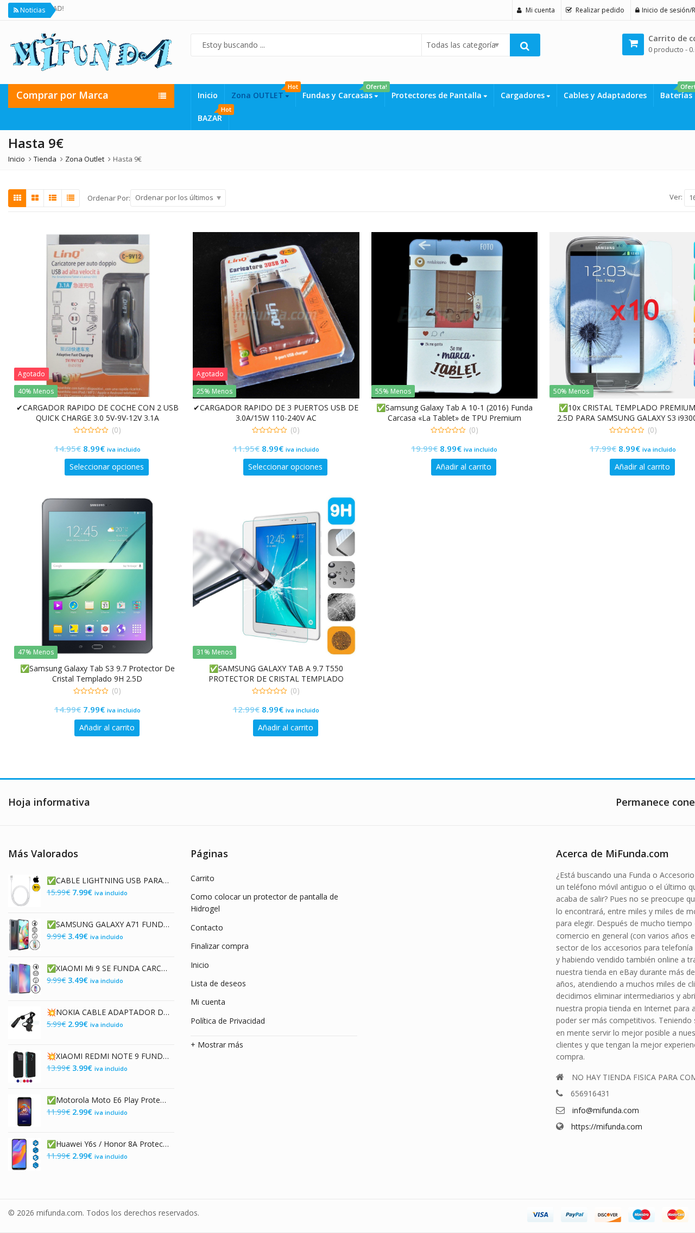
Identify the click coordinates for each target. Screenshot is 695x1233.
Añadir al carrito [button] (463, 466)
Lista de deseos (218, 983)
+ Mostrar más (217, 1044)
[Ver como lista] (52, 198)
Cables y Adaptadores (605, 95)
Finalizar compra (220, 946)
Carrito (202, 878)
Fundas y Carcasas (343, 92)
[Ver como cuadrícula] (17, 198)
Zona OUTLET (263, 92)
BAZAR (213, 115)
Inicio (208, 95)
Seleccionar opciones (107, 466)
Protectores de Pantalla (437, 95)
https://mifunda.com (606, 1126)
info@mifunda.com (605, 1110)
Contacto (207, 927)
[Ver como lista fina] (70, 198)
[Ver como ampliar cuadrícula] (35, 198)
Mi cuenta (208, 1002)
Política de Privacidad (228, 1021)
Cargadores (524, 95)
